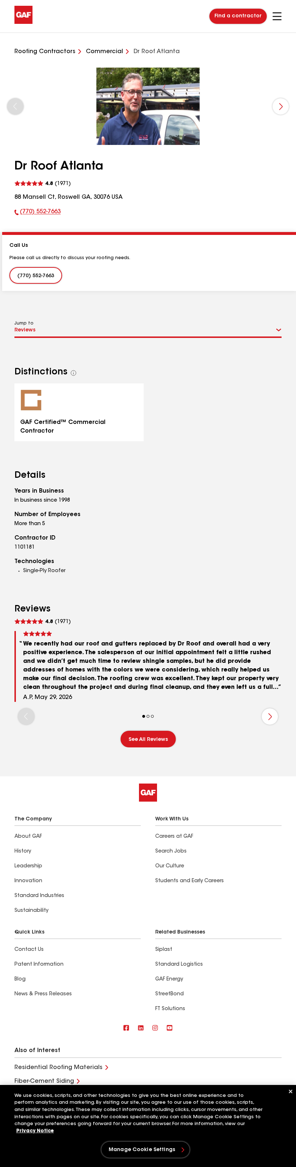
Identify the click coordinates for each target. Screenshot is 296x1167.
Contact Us (29, 949)
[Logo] (23, 22)
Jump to (24, 323)
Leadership (28, 866)
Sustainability (31, 910)
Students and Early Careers (189, 881)
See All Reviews (148, 739)
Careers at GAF (174, 836)
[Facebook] (126, 1028)
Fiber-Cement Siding (44, 1081)
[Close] (290, 1091)
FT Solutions (170, 1009)
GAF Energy (169, 979)
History (22, 851)
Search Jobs (171, 851)
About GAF (28, 836)
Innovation (28, 881)
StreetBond (169, 994)
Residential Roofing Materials (58, 1068)
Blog (20, 979)
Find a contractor (238, 16)
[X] (141, 1028)
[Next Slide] (281, 106)
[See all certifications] (74, 373)
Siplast (163, 949)
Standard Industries (39, 895)
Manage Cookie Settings (142, 1150)
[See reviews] (42, 184)
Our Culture (169, 866)
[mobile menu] (277, 16)
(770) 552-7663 (37, 213)
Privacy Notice (35, 1131)
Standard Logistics (179, 964)
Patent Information (39, 964)
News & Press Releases (43, 994)
